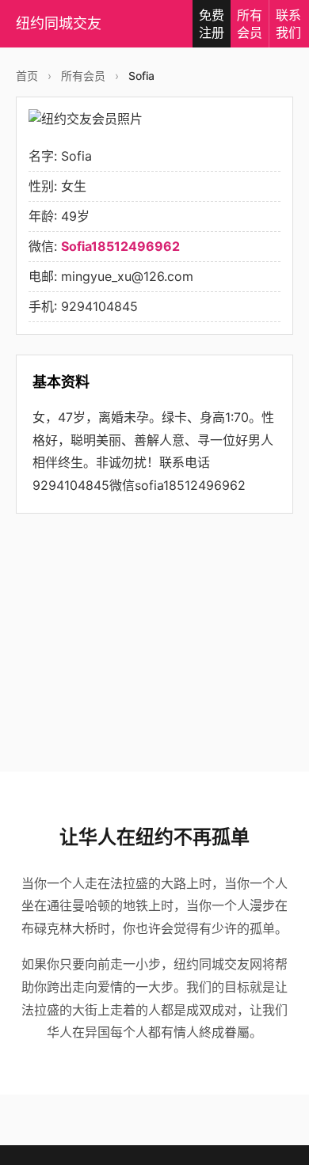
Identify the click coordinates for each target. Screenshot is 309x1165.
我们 (288, 23)
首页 (27, 75)
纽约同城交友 (58, 23)
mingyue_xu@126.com (127, 276)
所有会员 (83, 75)
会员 (249, 23)
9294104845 (99, 306)
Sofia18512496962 (120, 246)
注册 (211, 23)
